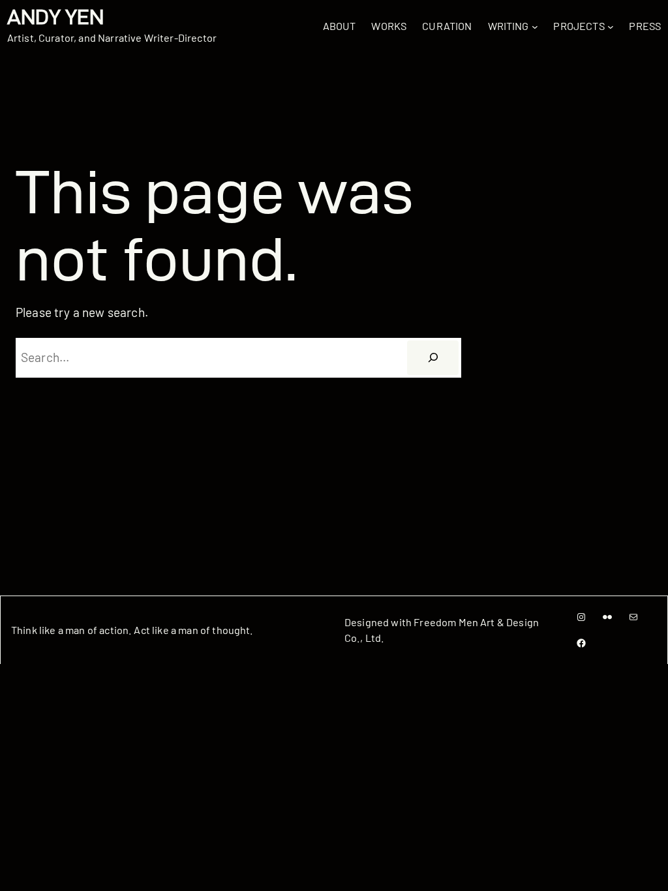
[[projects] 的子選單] (610, 26)
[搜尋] (433, 358)
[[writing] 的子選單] (535, 26)
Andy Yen (55, 17)
